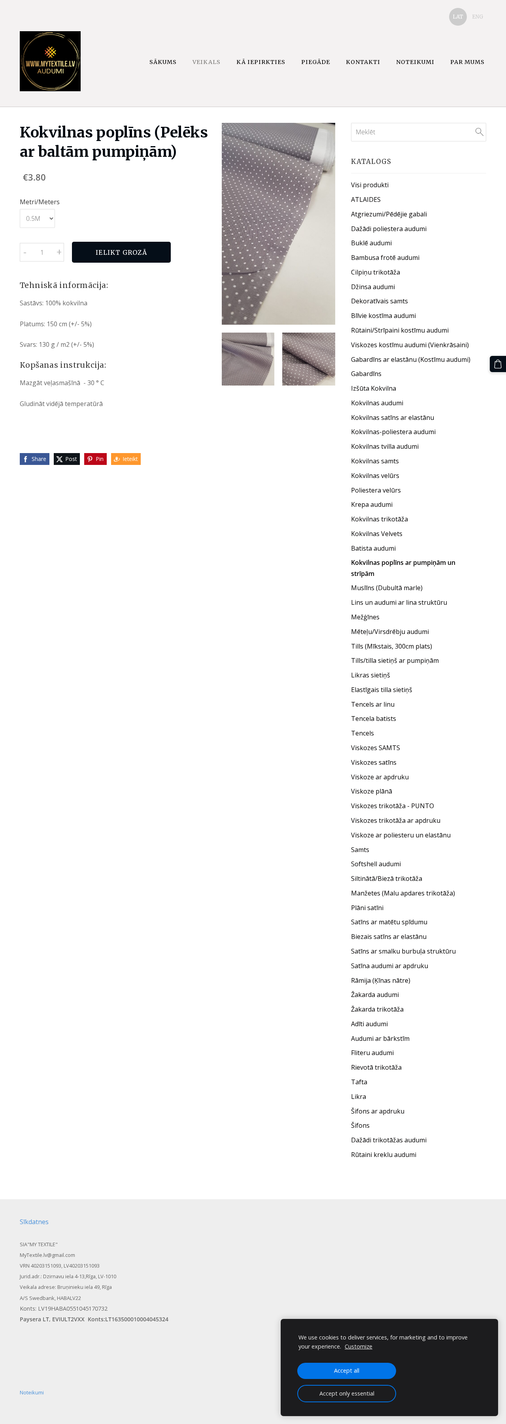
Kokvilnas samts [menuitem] (375, 461)
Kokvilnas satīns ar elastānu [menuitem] (392, 417)
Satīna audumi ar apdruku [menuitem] (389, 965)
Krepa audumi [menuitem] (372, 504)
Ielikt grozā (121, 252)
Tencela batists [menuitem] (373, 718)
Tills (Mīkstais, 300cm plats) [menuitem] (391, 646)
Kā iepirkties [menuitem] (260, 62)
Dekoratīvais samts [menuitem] (379, 301)
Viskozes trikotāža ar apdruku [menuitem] (395, 820)
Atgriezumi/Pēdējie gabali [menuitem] (389, 214)
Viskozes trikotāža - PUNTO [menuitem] (392, 805)
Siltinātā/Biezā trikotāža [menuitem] (386, 878)
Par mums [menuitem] (467, 62)
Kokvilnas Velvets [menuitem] (376, 533)
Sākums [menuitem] (163, 62)
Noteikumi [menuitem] (415, 62)
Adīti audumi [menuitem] (369, 1024)
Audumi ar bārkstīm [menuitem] (380, 1038)
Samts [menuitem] (360, 849)
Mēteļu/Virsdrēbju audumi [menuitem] (390, 631)
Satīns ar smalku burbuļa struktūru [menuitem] (403, 951)
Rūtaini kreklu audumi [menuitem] (383, 1154)
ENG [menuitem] (477, 16)
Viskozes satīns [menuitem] (373, 762)
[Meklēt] (479, 132)
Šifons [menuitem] (360, 1125)
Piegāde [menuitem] (315, 62)
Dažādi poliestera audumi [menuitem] (389, 228)
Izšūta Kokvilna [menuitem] (373, 388)
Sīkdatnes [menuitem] (34, 1221)
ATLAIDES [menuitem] (366, 199)
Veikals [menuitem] (207, 62)
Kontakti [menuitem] (363, 62)
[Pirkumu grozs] (498, 364)
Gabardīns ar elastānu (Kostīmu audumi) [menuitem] (410, 359)
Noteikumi (32, 1392)
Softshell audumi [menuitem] (376, 864)
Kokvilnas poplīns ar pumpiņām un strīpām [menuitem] (403, 568)
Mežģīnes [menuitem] (365, 617)
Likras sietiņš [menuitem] (370, 675)
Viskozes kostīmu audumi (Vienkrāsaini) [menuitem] (410, 344)
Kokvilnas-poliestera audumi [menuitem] (393, 431)
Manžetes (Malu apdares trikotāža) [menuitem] (403, 893)
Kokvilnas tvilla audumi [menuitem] (385, 446)
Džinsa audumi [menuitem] (373, 286)
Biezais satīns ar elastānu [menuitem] (389, 936)
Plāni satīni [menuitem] (367, 907)
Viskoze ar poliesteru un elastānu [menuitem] (401, 835)
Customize (358, 1346)
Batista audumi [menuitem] (373, 548)
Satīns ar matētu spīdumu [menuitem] (389, 922)
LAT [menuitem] (458, 16)
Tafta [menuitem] (359, 1082)
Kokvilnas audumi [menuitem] (377, 403)
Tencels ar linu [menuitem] (373, 704)
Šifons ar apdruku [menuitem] (377, 1111)
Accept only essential (346, 1393)
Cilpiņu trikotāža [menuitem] (375, 272)
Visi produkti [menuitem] (370, 185)
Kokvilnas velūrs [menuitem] (375, 475)
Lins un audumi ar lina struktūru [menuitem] (399, 602)
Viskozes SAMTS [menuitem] (375, 747)
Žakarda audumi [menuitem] (375, 994)
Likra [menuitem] (358, 1096)
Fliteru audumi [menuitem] (372, 1052)
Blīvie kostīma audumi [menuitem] (383, 315)
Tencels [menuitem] (362, 733)
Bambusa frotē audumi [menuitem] (385, 257)
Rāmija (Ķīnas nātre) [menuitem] (380, 980)
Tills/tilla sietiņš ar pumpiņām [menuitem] (395, 660)
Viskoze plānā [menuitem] (371, 791)
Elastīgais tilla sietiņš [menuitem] (381, 689)
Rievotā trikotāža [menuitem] (376, 1067)
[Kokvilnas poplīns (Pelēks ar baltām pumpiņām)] (248, 359)
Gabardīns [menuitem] (366, 373)
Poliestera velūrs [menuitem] (376, 490)
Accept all (346, 1370)
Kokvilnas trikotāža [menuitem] (379, 519)
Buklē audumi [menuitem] (371, 243)
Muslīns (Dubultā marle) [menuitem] (387, 587)
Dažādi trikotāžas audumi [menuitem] (389, 1140)
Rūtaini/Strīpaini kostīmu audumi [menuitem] (400, 330)
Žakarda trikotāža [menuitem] (377, 1009)
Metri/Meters (40, 202)
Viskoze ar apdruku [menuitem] (380, 777)
